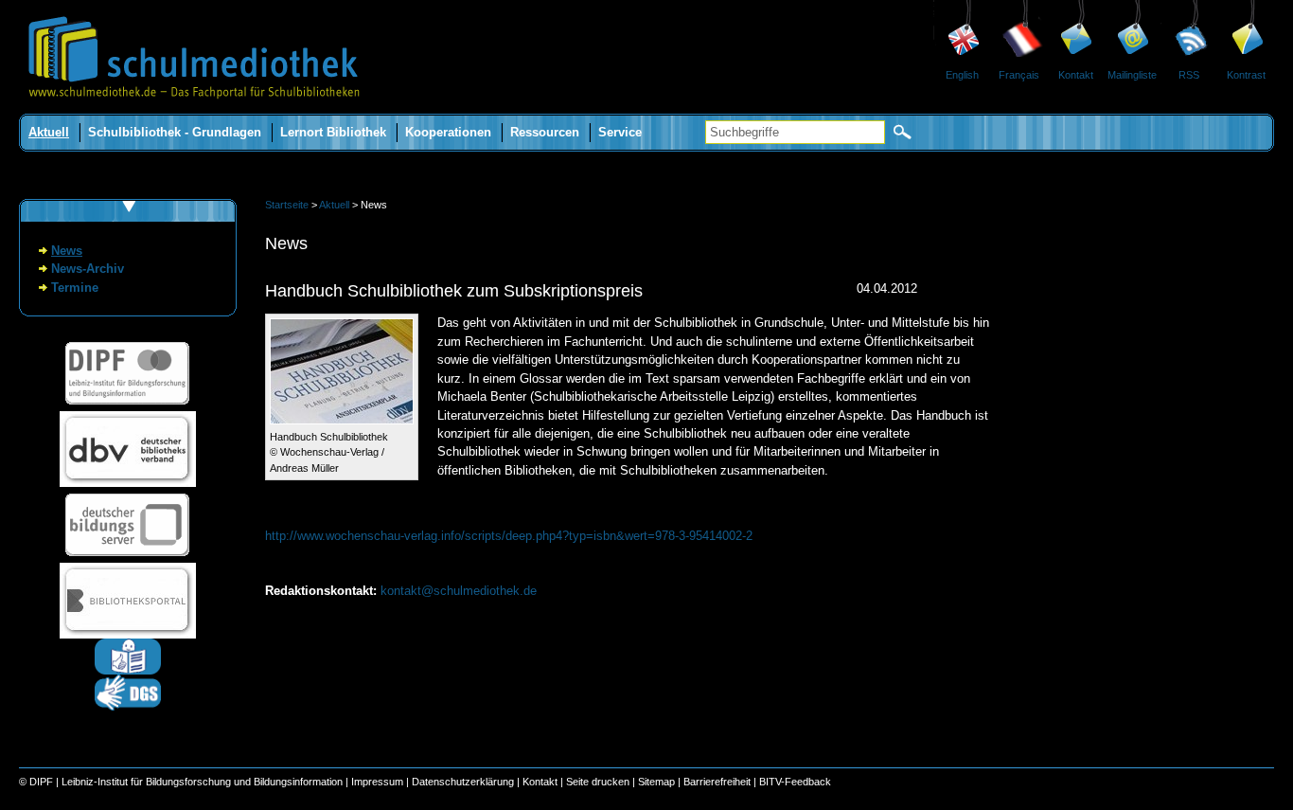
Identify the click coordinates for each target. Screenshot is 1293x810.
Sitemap (656, 781)
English (962, 75)
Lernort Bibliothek (333, 132)
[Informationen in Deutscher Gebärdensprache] (128, 706)
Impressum (377, 781)
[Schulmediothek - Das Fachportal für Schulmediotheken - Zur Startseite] (194, 109)
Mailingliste (1132, 75)
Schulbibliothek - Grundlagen (174, 132)
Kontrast (1246, 75)
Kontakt (1075, 75)
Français (1019, 75)
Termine (74, 287)
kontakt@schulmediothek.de (459, 591)
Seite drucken (597, 781)
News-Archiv (87, 268)
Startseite (287, 204)
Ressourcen (544, 132)
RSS (1188, 75)
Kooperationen (448, 132)
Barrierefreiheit (717, 781)
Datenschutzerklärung (463, 781)
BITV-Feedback (795, 781)
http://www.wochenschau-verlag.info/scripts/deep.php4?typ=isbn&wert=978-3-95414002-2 (509, 536)
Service (620, 132)
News (66, 250)
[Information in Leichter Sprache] (128, 670)
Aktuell (48, 132)
